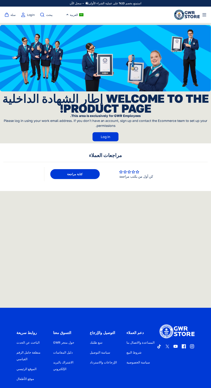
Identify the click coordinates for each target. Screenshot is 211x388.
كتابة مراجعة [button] (75, 174)
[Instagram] (192, 346)
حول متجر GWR (63, 342)
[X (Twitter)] (167, 346)
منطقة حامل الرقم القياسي (28, 355)
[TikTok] (159, 346)
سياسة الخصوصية (138, 362)
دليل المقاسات (63, 352)
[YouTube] (175, 346)
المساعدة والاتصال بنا (141, 342)
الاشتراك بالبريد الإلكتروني (63, 365)
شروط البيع (134, 352)
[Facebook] (183, 346)
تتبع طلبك (96, 342)
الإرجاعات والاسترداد (103, 362)
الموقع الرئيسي (26, 369)
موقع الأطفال (25, 379)
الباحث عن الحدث (28, 342)
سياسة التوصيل (100, 352)
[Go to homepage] (187, 14)
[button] (74, 15)
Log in (105, 137)
